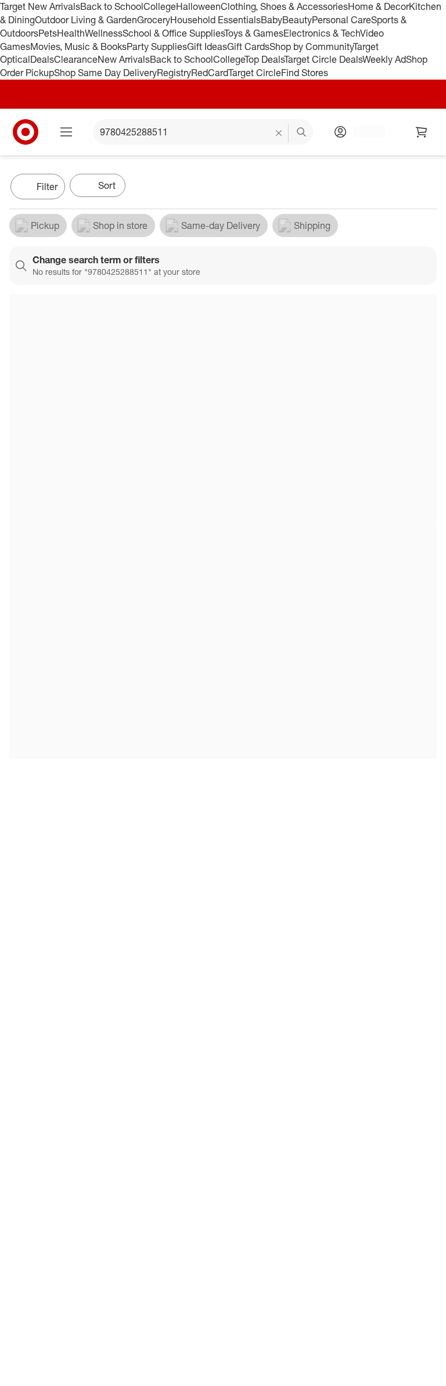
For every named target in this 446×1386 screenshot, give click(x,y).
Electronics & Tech (321, 33)
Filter (47, 186)
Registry (174, 72)
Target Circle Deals (323, 59)
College (159, 6)
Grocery (153, 20)
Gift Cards (248, 46)
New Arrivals (124, 59)
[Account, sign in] (363, 132)
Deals (42, 59)
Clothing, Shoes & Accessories (284, 6)
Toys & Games (253, 33)
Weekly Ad (384, 59)
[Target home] (25, 132)
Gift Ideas (207, 46)
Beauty (297, 20)
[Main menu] (66, 132)
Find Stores (304, 72)
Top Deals (264, 59)
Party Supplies (157, 46)
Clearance (76, 59)
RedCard (209, 72)
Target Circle (254, 72)
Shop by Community (311, 46)
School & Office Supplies (173, 33)
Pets (47, 33)
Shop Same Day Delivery (105, 72)
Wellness (104, 33)
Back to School (111, 6)
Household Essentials (215, 20)
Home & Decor (378, 6)
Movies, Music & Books (78, 46)
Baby (271, 20)
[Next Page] (425, 187)
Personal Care (341, 20)
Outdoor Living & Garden (86, 20)
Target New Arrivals (40, 6)
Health (71, 33)
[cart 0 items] (421, 132)
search (302, 133)
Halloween (198, 6)
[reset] (279, 133)
